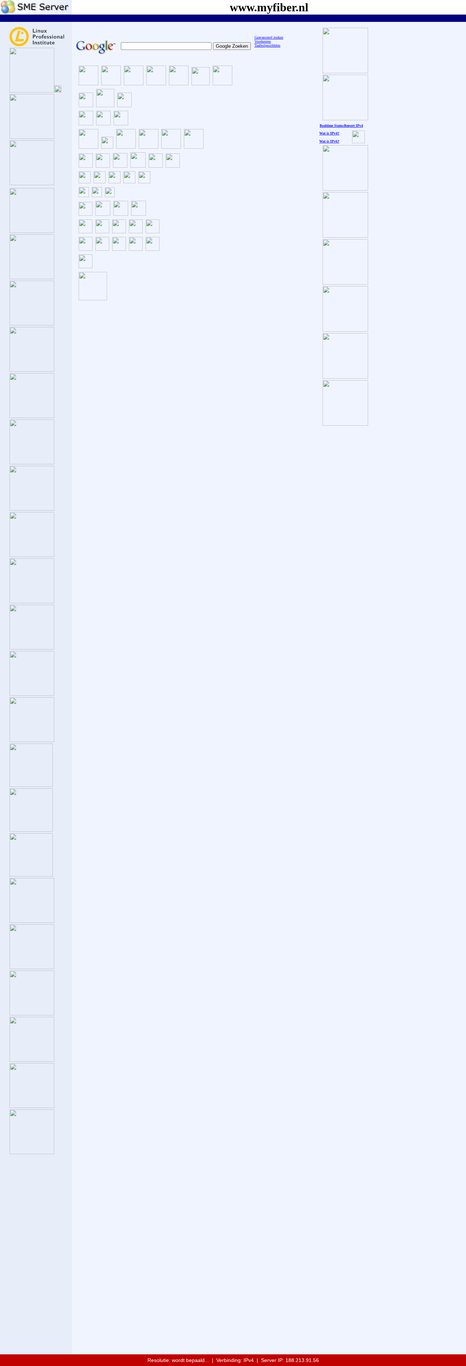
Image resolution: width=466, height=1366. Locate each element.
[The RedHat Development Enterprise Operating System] (31, 601)
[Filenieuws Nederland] (179, 83)
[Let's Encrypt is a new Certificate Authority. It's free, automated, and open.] (85, 249)
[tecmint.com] (124, 105)
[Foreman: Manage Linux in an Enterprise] (119, 249)
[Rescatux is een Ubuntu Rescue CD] (156, 166)
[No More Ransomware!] (93, 298)
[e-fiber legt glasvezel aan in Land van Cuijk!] (345, 424)
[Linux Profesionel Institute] (36, 44)
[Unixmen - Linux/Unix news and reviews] (105, 105)
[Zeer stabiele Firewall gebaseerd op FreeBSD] (31, 785)
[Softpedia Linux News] (171, 147)
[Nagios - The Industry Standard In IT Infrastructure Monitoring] (152, 249)
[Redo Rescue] (194, 147)
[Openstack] (102, 231)
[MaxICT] (129, 181)
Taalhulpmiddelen (267, 45)
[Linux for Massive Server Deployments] (31, 1060)
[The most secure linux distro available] (31, 740)
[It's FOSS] (86, 123)
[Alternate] (85, 181)
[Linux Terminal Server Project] (119, 231)
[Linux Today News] (121, 123)
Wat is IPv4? (329, 133)
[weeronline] (133, 83)
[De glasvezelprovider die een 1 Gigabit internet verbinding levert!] (345, 377)
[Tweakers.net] (126, 147)
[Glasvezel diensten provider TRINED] (345, 283)
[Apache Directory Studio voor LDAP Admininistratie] (120, 214)
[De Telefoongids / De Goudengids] (88, 83)
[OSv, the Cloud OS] (31, 1013)
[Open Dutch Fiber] (345, 189)
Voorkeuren (262, 41)
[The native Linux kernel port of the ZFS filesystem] (85, 214)
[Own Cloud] (136, 231)
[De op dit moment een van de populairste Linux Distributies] (31, 277)
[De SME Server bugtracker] (58, 90)
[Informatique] (144, 181)
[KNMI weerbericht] (111, 83)
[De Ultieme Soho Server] (31, 90)
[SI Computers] (114, 181)
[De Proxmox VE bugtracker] (58, 183)
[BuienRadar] (156, 83)
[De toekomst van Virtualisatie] (31, 183)
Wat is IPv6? (329, 141)
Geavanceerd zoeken (268, 37)
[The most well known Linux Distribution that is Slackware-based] (31, 416)
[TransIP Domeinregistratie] (107, 147)
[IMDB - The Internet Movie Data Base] (88, 147)
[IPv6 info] (358, 141)
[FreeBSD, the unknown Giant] (31, 921)
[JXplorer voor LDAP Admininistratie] (138, 214)
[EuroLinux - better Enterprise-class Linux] (31, 694)
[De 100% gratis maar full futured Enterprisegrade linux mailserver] (102, 214)
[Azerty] (100, 181)
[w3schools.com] (222, 83)
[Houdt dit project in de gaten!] (31, 1152)
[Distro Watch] (148, 147)
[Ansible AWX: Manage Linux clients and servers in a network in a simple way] (102, 249)
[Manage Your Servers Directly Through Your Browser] (85, 266)
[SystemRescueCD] (103, 166)
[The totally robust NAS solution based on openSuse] (31, 462)
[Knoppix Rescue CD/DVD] (138, 166)
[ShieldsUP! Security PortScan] (84, 195)
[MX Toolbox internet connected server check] (97, 195)
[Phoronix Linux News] (103, 123)
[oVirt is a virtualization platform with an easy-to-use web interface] (85, 231)
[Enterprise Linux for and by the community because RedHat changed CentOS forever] (31, 647)
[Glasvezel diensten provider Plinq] (345, 330)
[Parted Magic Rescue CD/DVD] (120, 166)
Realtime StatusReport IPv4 (341, 126)
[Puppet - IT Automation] (136, 249)
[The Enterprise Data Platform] (31, 874)
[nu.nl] (200, 83)
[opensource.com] (86, 105)
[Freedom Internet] (345, 236)
